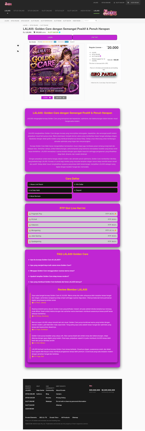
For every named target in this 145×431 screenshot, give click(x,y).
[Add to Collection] (18, 51)
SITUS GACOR (25, 21)
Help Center (40, 390)
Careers (58, 394)
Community (50, 390)
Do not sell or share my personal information (71, 401)
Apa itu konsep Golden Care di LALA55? (45, 260)
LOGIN (50, 37)
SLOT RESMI (57, 21)
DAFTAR (95, 37)
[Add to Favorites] (18, 46)
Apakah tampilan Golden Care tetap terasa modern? (49, 276)
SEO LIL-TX (43, 417)
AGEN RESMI (76, 21)
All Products (65, 417)
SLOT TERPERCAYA (46, 21)
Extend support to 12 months (105, 60)
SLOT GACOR (67, 21)
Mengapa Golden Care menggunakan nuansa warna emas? (52, 271)
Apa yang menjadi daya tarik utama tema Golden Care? (50, 265)
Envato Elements (31, 417)
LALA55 (7, 21)
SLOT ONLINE (35, 21)
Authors (39, 394)
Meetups (49, 401)
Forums (48, 397)
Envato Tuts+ (54, 417)
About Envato (60, 390)
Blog (47, 394)
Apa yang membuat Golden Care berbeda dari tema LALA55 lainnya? (56, 282)
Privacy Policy (61, 397)
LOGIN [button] (45, 98)
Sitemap (59, 405)
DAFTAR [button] (58, 98)
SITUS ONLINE (15, 21)
